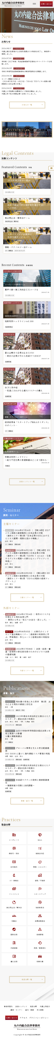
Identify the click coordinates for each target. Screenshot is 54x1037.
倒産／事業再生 (40, 944)
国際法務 (17, 544)
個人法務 (14, 958)
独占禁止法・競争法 (11, 221)
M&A (40, 837)
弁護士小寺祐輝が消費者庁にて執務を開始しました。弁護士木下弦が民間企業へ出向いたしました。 (22, 92)
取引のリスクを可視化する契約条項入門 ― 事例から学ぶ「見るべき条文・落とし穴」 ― (28, 617)
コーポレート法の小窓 (12, 271)
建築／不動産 (40, 877)
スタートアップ (20, 251)
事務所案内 (8, 1006)
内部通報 (14, 944)
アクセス (23, 1017)
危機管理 (8, 362)
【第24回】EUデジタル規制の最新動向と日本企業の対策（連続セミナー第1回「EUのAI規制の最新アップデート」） (27, 577)
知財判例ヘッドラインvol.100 (19, 321)
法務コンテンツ (21, 1006)
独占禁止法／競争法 (14, 904)
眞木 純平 (27, 657)
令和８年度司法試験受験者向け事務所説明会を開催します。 (24, 71)
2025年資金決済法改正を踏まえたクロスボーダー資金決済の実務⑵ (28, 717)
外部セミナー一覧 (27, 670)
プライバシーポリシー (39, 1017)
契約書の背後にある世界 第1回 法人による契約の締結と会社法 (28, 703)
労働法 (7, 466)
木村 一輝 (9, 707)
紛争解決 (14, 864)
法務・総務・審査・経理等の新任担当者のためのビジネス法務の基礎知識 (28, 651)
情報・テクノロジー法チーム (16, 417)
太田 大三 (9, 657)
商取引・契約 (20, 710)
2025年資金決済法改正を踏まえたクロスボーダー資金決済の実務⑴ (27, 766)
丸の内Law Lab (10, 404)
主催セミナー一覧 (27, 597)
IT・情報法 (9, 251)
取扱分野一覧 (27, 979)
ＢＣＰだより (9, 334)
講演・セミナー (16, 1010)
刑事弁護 (40, 958)
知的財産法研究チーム (13, 316)
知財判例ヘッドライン (12, 303)
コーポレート (9, 192)
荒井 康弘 (9, 622)
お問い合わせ (46, 4)
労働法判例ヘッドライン (13, 438)
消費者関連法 (40, 917)
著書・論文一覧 (27, 801)
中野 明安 (9, 756)
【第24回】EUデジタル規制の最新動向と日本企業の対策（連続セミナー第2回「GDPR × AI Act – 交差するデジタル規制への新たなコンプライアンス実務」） (28, 555)
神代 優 (18, 657)
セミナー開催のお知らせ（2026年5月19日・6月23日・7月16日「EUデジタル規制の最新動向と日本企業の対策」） (26, 81)
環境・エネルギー (40, 864)
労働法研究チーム (11, 451)
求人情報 (40, 1010)
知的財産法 (9, 327)
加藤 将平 (19, 622)
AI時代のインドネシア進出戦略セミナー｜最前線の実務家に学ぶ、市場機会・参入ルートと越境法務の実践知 (27, 634)
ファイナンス (9, 725)
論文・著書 (29, 1010)
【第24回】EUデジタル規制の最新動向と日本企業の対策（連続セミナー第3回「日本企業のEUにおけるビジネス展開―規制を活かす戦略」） (27, 534)
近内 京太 (9, 541)
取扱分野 (33, 1006)
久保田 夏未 (29, 722)
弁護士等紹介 (45, 1006)
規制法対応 (40, 850)
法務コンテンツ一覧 (27, 481)
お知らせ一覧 (27, 105)
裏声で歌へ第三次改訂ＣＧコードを (21, 289)
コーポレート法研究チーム (15, 284)
